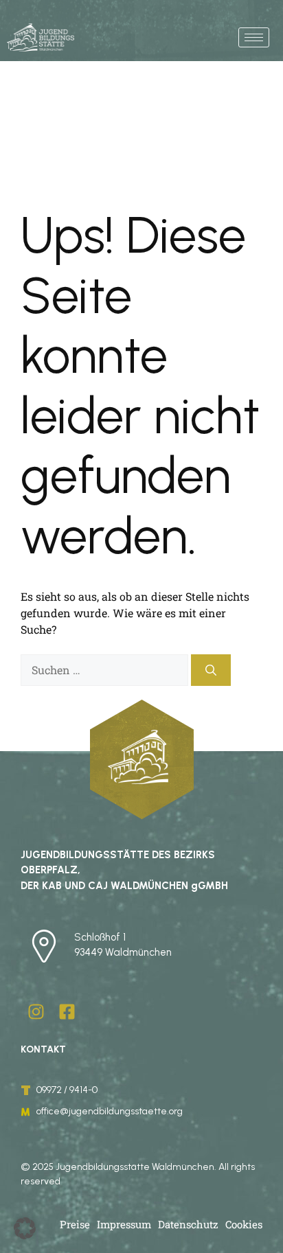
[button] (24, 1228)
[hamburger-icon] (253, 37)
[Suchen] (211, 670)
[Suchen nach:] (106, 670)
